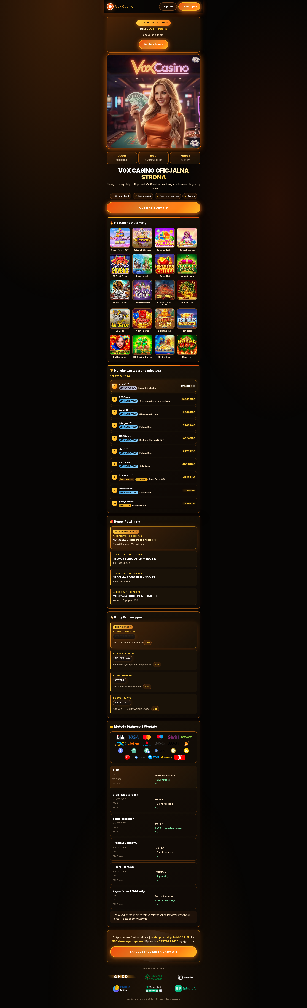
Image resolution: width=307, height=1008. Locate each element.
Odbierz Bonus (153, 207)
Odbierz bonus (153, 44)
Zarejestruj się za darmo (153, 951)
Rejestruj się (189, 6)
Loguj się (168, 6)
